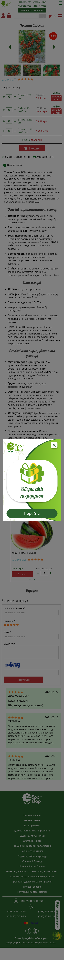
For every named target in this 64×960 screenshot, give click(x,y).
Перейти (32, 513)
